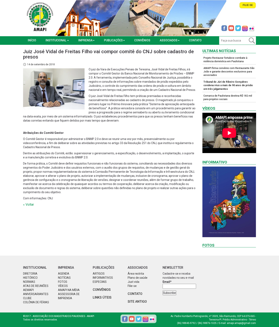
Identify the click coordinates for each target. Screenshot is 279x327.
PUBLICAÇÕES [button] (113, 40)
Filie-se (248, 5)
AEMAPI (28, 290)
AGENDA (63, 273)
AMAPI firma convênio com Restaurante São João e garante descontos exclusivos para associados (228, 72)
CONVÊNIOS (142, 40)
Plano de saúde (137, 277)
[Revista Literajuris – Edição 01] (229, 202)
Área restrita (136, 273)
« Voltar (28, 204)
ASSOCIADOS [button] (168, 40)
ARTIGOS (99, 273)
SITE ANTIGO (137, 301)
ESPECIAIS (100, 281)
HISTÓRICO (30, 277)
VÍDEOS (63, 286)
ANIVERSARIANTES (35, 294)
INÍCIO (32, 40)
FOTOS (62, 281)
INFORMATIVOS (103, 277)
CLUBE (27, 298)
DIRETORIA (30, 273)
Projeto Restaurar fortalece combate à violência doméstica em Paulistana (225, 59)
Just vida (133, 281)
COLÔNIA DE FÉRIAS (36, 302)
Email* (167, 281)
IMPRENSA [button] (85, 40)
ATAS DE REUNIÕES (35, 286)
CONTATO (195, 40)
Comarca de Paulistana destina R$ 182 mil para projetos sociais (227, 97)
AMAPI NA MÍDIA (69, 290)
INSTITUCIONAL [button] (56, 40)
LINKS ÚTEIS (102, 297)
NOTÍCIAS (64, 277)
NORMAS (29, 281)
